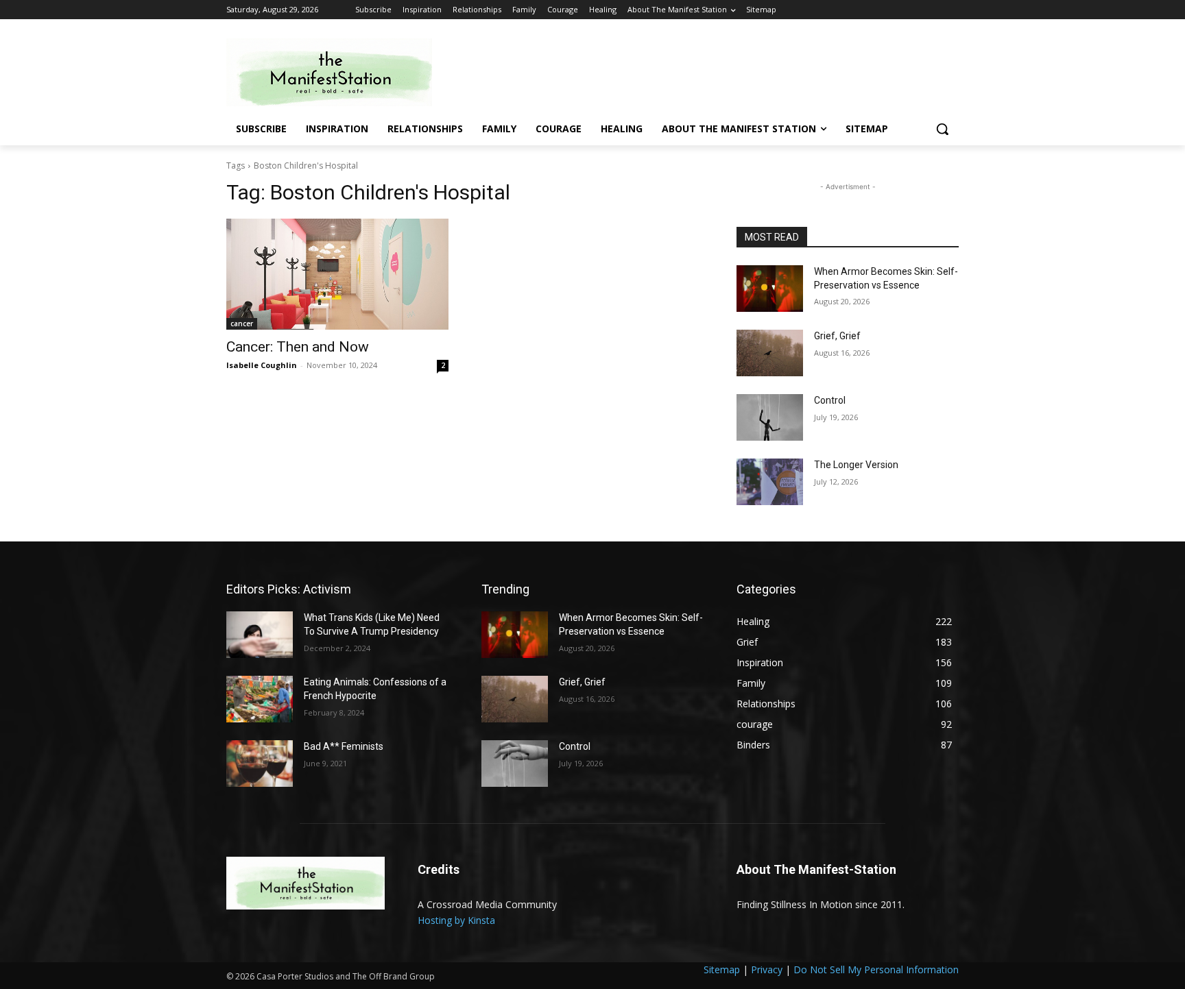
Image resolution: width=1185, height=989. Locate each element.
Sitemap (722, 969)
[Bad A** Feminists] (259, 763)
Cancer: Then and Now (297, 347)
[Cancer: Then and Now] (337, 274)
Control (830, 400)
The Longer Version (856, 464)
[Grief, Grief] (770, 353)
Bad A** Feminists (343, 746)
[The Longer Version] (770, 482)
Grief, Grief (837, 335)
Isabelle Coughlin (261, 365)
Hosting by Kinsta (456, 920)
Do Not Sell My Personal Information (876, 969)
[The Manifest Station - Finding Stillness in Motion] (336, 72)
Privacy (766, 969)
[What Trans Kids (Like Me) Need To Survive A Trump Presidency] (259, 634)
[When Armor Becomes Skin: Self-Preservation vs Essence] (770, 288)
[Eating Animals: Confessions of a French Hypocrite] (259, 699)
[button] (942, 128)
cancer (241, 323)
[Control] (770, 417)
